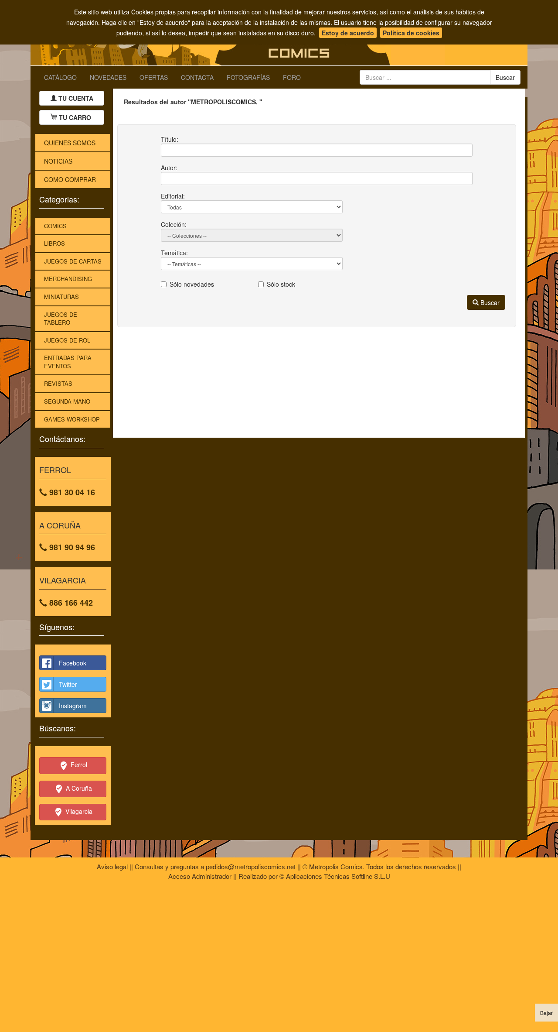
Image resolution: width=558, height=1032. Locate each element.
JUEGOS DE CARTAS (73, 261)
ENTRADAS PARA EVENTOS (68, 361)
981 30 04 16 (71, 492)
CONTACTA (197, 77)
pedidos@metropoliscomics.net (251, 866)
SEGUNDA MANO (67, 401)
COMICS (55, 226)
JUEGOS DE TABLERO (60, 318)
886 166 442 (70, 602)
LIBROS (54, 243)
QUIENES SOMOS (69, 142)
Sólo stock (281, 284)
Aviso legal (112, 866)
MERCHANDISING (68, 278)
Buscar (489, 302)
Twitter (68, 684)
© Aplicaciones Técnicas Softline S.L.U (334, 876)
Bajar (546, 1012)
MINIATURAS (61, 296)
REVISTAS (58, 383)
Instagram (73, 705)
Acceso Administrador (199, 876)
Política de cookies (411, 32)
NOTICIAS (58, 161)
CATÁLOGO (60, 77)
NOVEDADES (108, 77)
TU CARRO (75, 117)
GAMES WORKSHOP (72, 419)
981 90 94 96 (71, 547)
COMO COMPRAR (70, 179)
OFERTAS (154, 77)
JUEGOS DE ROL (67, 340)
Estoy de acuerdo (348, 32)
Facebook (72, 662)
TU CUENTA (75, 98)
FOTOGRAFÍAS (248, 77)
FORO (292, 77)
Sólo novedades (192, 284)
